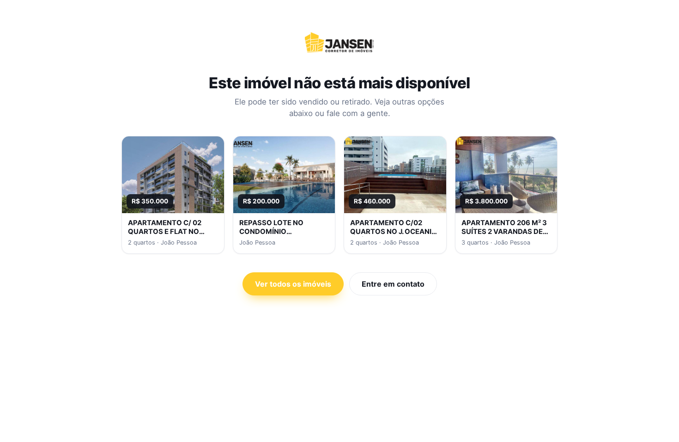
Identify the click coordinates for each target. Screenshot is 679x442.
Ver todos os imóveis (293, 284)
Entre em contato (393, 284)
